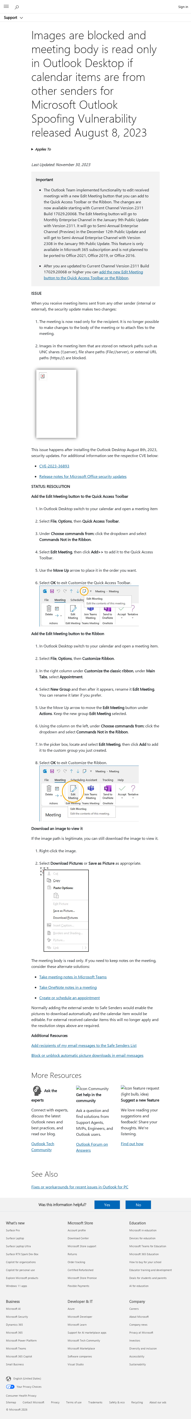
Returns (72, 1254)
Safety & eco (117, 1402)
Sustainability (137, 1364)
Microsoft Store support (82, 1246)
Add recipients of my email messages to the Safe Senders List (84, 1045)
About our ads (157, 1402)
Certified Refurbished (80, 1270)
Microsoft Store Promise (82, 1278)
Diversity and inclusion (143, 1348)
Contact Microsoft (33, 1402)
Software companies (80, 1356)
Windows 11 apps (16, 1286)
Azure (71, 1309)
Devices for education (142, 1238)
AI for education (138, 1286)
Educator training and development (150, 1270)
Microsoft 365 (14, 1332)
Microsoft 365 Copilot (19, 1356)
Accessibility (136, 1356)
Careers (134, 1309)
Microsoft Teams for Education (147, 1246)
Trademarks (95, 1402)
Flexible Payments (78, 1286)
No (138, 1204)
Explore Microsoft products (22, 1278)
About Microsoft (139, 1316)
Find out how (132, 1143)
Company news (138, 1324)
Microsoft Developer (80, 1316)
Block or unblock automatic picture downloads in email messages (87, 1055)
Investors (134, 1340)
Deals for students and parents (148, 1278)
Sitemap (11, 1402)
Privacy (55, 1402)
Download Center (78, 1238)
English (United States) (27, 1378)
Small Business (15, 1364)
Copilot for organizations (21, 1262)
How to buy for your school (145, 1262)
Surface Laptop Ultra (18, 1246)
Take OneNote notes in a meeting (68, 987)
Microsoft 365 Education (144, 1254)
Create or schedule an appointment (69, 997)
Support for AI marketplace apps (87, 1332)
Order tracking (76, 1262)
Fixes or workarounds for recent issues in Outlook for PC (79, 1186)
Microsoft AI (13, 1309)
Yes (107, 1204)
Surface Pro (13, 1230)
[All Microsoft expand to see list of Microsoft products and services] (6, 7)
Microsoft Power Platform (21, 1340)
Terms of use (74, 1402)
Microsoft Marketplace (81, 1348)
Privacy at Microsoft (141, 1332)
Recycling (137, 1402)
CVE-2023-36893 (54, 465)
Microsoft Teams (16, 1348)
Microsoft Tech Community (84, 1340)
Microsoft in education (142, 1230)
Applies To (43, 149)
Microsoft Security (17, 1316)
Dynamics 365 (14, 1324)
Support (11, 17)
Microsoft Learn (77, 1324)
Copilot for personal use (20, 1270)
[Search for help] (17, 6)
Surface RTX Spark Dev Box (22, 1254)
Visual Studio (76, 1364)
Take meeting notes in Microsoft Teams (73, 976)
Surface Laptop (15, 1238)
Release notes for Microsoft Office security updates (83, 476)
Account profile (77, 1230)
